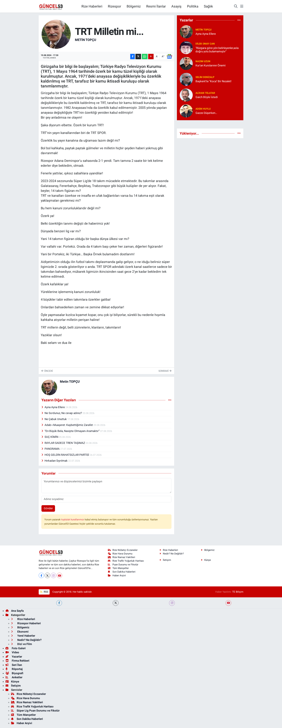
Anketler (16, 677)
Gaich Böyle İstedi (207, 97)
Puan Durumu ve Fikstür (125, 564)
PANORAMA (52, 448)
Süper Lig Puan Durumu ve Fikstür (38, 710)
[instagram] (172, 603)
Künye (207, 560)
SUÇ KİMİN (52, 436)
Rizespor (114, 6)
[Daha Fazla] (151, 56)
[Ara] (235, 6)
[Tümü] (239, 20)
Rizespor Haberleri (29, 623)
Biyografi (17, 673)
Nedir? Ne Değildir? (173, 553)
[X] (47, 575)
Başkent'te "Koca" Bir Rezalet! (213, 81)
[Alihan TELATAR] (186, 94)
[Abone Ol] (169, 56)
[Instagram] (53, 575)
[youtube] (228, 603)
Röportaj (17, 669)
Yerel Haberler (26, 635)
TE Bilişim (237, 591)
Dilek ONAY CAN (205, 43)
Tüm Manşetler (120, 568)
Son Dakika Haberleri (123, 571)
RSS (45, 591)
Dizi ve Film (24, 644)
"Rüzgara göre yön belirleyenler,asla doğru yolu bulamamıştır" (217, 49)
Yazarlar (16, 656)
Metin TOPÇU (85, 40)
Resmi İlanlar (156, 6)
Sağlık (208, 6)
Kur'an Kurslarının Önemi (211, 65)
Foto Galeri (18, 648)
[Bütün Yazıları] (169, 400)
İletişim (167, 560)
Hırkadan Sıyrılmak (56, 460)
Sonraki (163, 370)
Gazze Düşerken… (206, 113)
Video (15, 652)
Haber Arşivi (119, 575)
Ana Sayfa (17, 610)
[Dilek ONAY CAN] (186, 47)
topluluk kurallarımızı (73, 519)
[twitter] (115, 603)
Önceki (48, 370)
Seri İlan (16, 665)
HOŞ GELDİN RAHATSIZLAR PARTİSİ (67, 454)
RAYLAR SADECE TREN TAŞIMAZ (65, 442)
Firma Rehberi (20, 660)
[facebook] (59, 603)
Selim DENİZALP (205, 77)
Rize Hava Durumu (122, 553)
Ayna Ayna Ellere (55, 407)
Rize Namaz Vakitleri (123, 557)
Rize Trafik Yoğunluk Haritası (128, 560)
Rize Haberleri (91, 6)
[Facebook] (41, 575)
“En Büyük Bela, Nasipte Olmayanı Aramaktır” (72, 431)
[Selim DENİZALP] (186, 79)
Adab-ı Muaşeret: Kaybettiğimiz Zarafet (69, 425)
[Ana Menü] (241, 6)
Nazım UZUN (203, 61)
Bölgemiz (134, 6)
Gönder (48, 508)
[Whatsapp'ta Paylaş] (145, 56)
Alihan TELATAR (205, 93)
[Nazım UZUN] (186, 63)
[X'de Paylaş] (138, 56)
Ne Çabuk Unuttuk (56, 419)
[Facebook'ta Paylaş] (132, 56)
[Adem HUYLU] (186, 110)
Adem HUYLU (203, 108)
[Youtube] (59, 575)
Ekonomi (23, 631)
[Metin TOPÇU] (56, 34)
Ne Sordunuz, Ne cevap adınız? (64, 413)
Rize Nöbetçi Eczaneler (125, 550)
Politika (192, 6)
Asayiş (176, 6)
